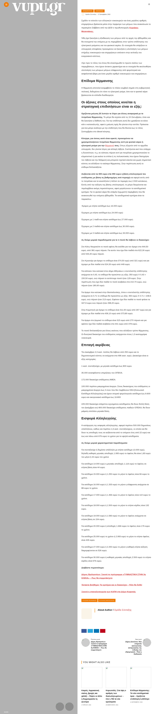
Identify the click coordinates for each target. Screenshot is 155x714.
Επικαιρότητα (87, 11)
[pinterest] (24, 712)
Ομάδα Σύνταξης (90, 14)
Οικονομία (99, 11)
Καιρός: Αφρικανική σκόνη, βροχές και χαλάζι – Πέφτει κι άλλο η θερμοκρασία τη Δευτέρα (91, 696)
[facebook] (10, 712)
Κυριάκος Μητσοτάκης (106, 600)
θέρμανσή (109, 145)
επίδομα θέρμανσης (89, 600)
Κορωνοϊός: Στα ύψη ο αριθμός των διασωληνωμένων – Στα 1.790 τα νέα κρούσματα (116, 696)
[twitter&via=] (15, 712)
